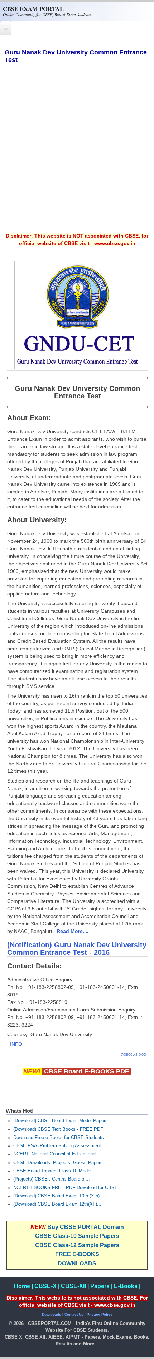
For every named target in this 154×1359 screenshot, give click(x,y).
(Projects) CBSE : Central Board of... (51, 1179)
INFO (16, 1044)
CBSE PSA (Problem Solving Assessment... (59, 1145)
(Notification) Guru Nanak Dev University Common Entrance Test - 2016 (76, 948)
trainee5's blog (133, 1054)
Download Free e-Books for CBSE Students (58, 1137)
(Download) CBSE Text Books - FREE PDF (58, 1129)
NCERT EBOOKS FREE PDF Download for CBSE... (67, 1187)
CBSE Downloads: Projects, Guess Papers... (60, 1162)
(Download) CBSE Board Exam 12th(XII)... (57, 1204)
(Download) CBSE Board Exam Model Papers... (62, 1120)
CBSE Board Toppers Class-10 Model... (54, 1170)
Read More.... (72, 931)
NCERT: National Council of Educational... (57, 1154)
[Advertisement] (77, 153)
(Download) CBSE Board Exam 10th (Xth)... (58, 1195)
